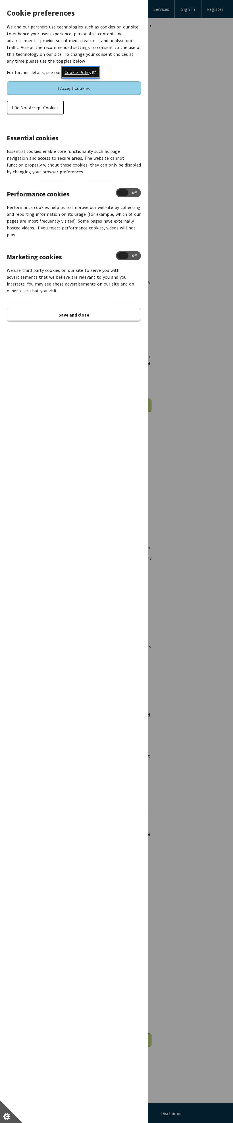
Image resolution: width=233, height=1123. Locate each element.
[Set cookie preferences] (11, 1111)
